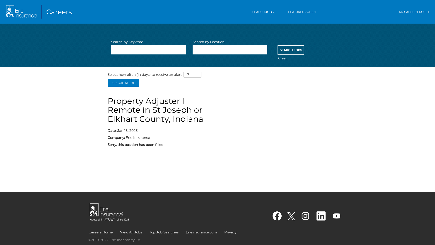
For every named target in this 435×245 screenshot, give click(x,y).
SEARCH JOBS (263, 12)
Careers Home (101, 232)
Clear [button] (282, 58)
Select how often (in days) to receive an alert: (145, 74)
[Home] (39, 11)
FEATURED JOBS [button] (301, 12)
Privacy (230, 232)
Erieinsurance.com (201, 232)
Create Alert (123, 83)
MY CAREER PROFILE (414, 12)
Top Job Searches (164, 232)
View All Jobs (131, 232)
